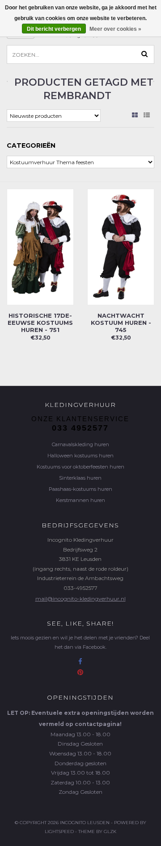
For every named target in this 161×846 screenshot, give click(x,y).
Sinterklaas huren (80, 478)
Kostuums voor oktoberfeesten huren (80, 467)
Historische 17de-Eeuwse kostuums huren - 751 (40, 322)
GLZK (110, 831)
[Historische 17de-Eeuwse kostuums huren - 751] (40, 246)
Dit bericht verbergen (54, 29)
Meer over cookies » (115, 29)
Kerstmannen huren (80, 500)
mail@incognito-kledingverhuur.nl (80, 598)
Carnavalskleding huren (80, 444)
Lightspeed (59, 831)
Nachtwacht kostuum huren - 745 (121, 322)
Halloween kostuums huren (80, 455)
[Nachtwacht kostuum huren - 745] (121, 246)
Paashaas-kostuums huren (80, 489)
